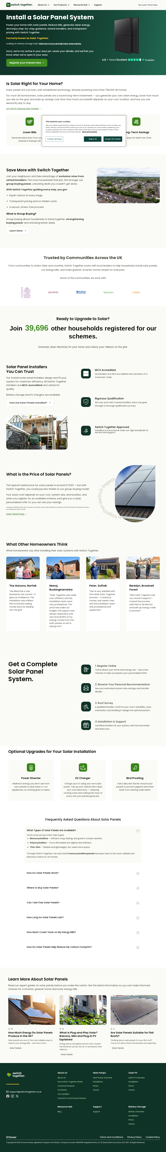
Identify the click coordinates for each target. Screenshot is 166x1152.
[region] (84, 131)
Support (98, 5)
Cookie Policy (153, 1137)
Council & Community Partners (72, 1098)
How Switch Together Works (70, 1082)
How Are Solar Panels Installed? (28, 402)
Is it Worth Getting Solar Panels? (23, 108)
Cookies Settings (54, 139)
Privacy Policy (134, 1137)
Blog (59, 1111)
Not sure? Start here (148, 5)
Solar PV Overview (137, 1078)
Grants (96, 1090)
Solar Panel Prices (15, 514)
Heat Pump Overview (102, 1078)
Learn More (16, 230)
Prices (95, 1086)
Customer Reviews (66, 1086)
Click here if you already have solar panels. (60, 43)
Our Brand (62, 1090)
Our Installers (63, 1094)
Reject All (93, 139)
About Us (62, 1078)
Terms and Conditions (111, 1137)
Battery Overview (136, 1111)
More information (89, 132)
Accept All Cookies (113, 139)
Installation (98, 1082)
